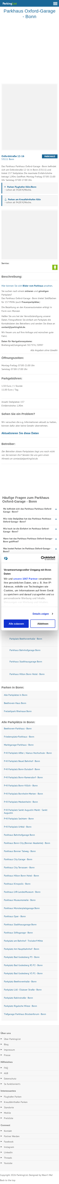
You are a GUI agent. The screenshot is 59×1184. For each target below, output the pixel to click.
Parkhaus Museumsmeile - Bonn (20, 900)
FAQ (6, 1067)
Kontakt (8, 1130)
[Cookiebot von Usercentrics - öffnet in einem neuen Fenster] (41, 558)
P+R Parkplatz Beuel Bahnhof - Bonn (22, 761)
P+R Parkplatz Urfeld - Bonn (17, 826)
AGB (6, 1073)
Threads (8, 1157)
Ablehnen (42, 623)
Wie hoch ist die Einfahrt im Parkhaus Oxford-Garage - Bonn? (26, 530)
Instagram (9, 1147)
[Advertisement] (29, 51)
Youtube (8, 1163)
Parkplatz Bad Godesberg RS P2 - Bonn (23, 965)
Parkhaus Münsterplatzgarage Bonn (22, 908)
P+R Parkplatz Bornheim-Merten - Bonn (23, 793)
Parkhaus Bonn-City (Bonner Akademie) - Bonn (27, 843)
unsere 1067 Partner (25, 578)
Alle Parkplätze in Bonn (15, 694)
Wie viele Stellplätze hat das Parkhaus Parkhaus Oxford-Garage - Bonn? (27, 520)
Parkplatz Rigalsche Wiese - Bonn (20, 1005)
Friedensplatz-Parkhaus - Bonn (19, 736)
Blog (6, 1044)
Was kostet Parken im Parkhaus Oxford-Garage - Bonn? (27, 550)
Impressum (9, 1049)
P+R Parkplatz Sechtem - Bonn (19, 818)
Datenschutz (10, 1078)
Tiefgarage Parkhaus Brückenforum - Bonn (25, 1014)
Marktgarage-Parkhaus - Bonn (19, 744)
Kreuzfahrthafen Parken (16, 1102)
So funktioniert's (12, 1084)
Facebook (8, 1141)
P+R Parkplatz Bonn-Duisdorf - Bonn (22, 769)
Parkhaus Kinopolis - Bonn (17, 883)
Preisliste (8, 1118)
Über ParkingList (12, 1039)
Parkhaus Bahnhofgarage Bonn (19, 834)
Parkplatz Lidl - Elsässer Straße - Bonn (23, 989)
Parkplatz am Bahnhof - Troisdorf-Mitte (23, 940)
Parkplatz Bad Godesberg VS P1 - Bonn (23, 973)
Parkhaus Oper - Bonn (15, 916)
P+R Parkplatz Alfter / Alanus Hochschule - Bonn (28, 752)
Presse (7, 1055)
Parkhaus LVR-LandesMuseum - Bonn (22, 891)
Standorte (9, 1107)
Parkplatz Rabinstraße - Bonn (18, 997)
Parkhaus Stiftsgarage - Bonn (18, 932)
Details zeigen (41, 613)
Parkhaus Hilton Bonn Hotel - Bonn (21, 875)
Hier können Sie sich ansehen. (27, 285)
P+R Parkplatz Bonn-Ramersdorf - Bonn (23, 777)
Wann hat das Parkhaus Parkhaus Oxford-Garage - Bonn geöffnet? (28, 540)
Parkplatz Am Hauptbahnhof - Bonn (21, 948)
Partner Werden (12, 1136)
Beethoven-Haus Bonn (15, 703)
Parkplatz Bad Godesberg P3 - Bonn (21, 957)
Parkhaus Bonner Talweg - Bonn (20, 851)
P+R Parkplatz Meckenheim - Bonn (21, 801)
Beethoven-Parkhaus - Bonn (18, 728)
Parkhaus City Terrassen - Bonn (19, 867)
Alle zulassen (16, 623)
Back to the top (7, 1180)
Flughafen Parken (12, 1096)
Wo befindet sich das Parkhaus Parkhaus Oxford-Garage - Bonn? (27, 510)
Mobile (7, 1112)
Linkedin (8, 1152)
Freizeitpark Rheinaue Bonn (18, 711)
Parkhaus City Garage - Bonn (18, 859)
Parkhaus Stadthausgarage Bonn (20, 924)
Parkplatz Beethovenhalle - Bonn (20, 981)
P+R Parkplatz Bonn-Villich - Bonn (21, 785)
